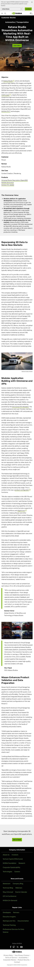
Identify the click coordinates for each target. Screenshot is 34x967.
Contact (17, 962)
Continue (28, 9)
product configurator (22, 490)
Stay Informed (8, 892)
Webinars (18, 888)
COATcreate (5, 95)
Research (22, 863)
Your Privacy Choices (22, 955)
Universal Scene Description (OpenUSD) (14, 180)
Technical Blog (8, 888)
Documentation (23, 921)
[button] (31, 14)
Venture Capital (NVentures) (13, 859)
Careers (17, 871)
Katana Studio (8, 81)
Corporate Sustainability (11, 867)
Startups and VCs (9, 921)
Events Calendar (21, 892)
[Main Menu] (2, 13)
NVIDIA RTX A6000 (7, 185)
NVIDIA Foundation (9, 863)
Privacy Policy (8, 955)
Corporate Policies (9, 960)
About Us (6, 855)
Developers (7, 912)
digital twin (21, 510)
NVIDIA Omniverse (7, 182)
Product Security (23, 960)
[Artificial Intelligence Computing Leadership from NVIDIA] (17, 13)
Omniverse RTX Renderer (20, 407)
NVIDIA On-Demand (10, 900)
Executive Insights (9, 917)
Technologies (7, 871)
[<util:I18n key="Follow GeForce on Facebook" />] (10, 947)
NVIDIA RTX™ (5, 111)
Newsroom (6, 883)
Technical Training (9, 925)
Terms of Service (11, 957)
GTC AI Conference (9, 896)
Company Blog (18, 883)
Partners (16, 912)
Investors (15, 855)
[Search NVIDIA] (5, 13)
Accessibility (23, 957)
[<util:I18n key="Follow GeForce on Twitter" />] (17, 947)
